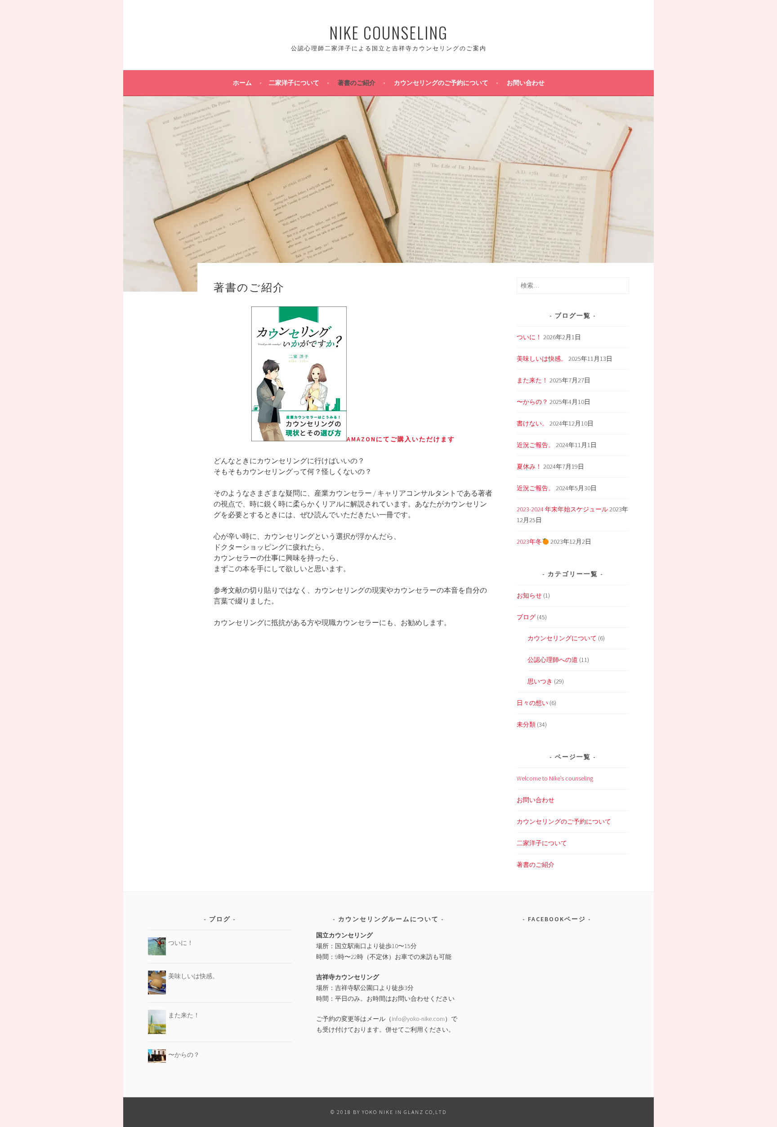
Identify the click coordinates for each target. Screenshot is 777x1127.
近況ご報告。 (535, 445)
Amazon (361, 439)
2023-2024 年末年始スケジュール (562, 509)
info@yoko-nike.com (418, 1019)
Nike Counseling (388, 32)
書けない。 (532, 423)
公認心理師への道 (552, 660)
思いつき (540, 681)
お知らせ (529, 595)
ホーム (242, 83)
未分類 (526, 724)
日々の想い (532, 703)
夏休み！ (529, 466)
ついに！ (529, 337)
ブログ (526, 617)
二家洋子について (294, 83)
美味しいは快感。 (542, 359)
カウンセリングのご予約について (441, 83)
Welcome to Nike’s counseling (555, 778)
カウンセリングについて (562, 638)
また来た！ (532, 380)
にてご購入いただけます (415, 439)
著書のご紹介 (356, 83)
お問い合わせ (526, 83)
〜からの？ (532, 402)
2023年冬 (529, 541)
